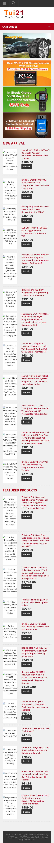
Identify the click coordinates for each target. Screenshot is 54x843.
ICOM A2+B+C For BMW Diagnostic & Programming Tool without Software (34, 293)
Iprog (17, 837)
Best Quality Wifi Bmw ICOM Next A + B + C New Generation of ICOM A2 (35, 209)
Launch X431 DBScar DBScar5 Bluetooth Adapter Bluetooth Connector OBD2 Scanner (35, 154)
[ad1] (27, 73)
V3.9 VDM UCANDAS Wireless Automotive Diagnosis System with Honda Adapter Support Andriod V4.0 (35, 258)
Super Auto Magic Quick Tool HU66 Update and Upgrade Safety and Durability (35, 750)
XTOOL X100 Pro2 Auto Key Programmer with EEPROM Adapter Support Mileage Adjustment (34, 652)
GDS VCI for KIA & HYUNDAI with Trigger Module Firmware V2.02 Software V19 (34, 231)
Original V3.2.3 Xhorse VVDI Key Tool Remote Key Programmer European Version (34, 466)
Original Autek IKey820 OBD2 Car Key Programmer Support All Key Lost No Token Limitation (35, 799)
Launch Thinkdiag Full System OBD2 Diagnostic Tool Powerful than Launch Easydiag (34, 705)
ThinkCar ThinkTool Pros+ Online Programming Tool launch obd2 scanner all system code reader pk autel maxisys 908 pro (35, 573)
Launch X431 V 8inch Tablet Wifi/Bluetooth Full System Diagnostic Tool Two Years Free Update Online (34, 380)
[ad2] (27, 99)
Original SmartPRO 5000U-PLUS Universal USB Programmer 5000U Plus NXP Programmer (35, 183)
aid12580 (10, 837)
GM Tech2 (36, 837)
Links (33, 839)
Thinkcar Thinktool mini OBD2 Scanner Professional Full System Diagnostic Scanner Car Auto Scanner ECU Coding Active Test (34, 502)
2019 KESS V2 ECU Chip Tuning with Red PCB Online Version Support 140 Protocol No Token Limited (34, 409)
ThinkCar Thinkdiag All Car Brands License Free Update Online (34, 602)
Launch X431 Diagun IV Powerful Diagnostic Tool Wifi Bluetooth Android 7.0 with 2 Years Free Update (34, 347)
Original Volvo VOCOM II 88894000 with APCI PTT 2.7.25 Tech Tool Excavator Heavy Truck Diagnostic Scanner (34, 677)
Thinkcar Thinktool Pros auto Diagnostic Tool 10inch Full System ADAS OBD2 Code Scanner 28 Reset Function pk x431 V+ (35, 540)
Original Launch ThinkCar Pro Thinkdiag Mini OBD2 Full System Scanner (35, 627)
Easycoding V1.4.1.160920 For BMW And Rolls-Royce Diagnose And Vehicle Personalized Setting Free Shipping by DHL (35, 319)
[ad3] (27, 125)
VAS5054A (25, 837)
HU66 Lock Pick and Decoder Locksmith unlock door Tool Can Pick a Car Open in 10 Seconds (34, 775)
